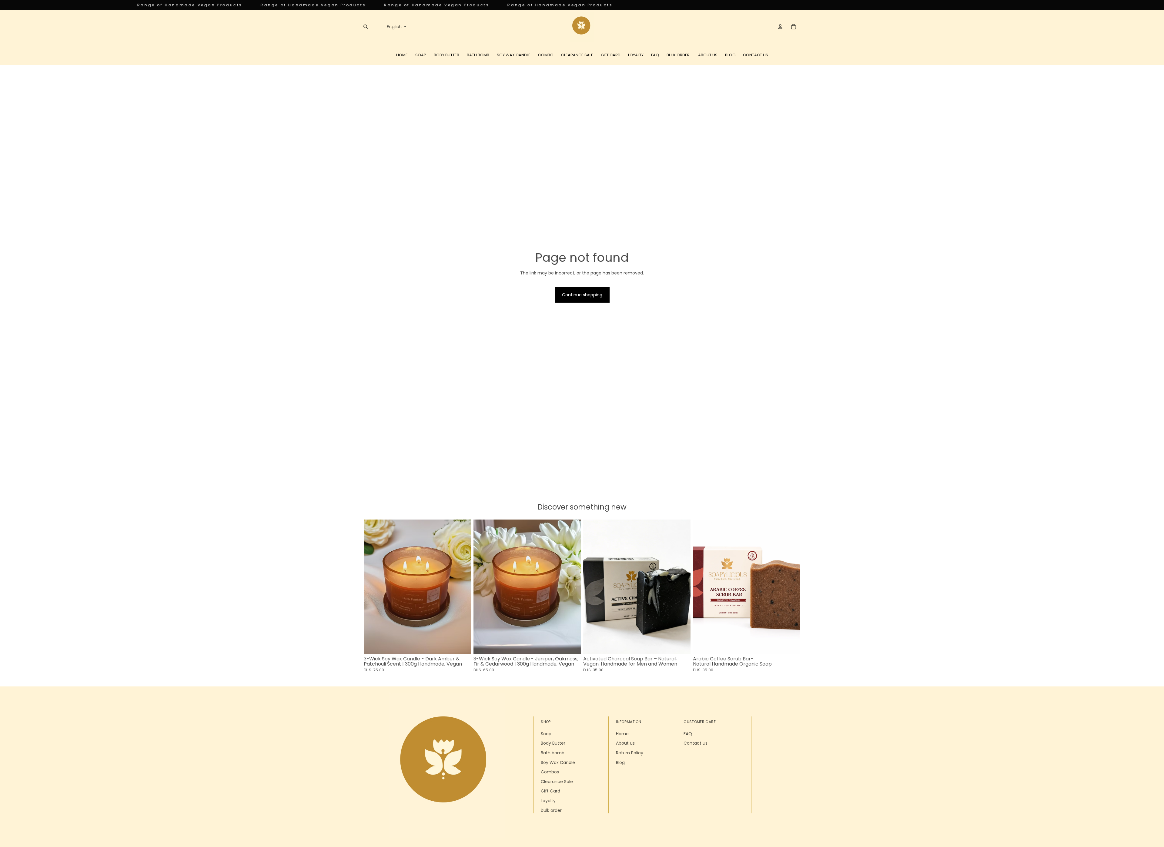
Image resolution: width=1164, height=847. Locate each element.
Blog (730, 55)
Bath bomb (478, 55)
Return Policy (629, 753)
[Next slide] (462, 586)
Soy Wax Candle (558, 762)
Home (402, 55)
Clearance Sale (557, 782)
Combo (546, 55)
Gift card (610, 55)
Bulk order (679, 55)
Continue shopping (582, 295)
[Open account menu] (780, 26)
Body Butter (553, 743)
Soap (420, 55)
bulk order (551, 810)
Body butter (446, 55)
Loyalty (636, 55)
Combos (550, 772)
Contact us (695, 743)
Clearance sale (577, 55)
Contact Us (755, 55)
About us (625, 743)
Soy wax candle (513, 55)
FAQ (655, 55)
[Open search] (365, 26)
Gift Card (550, 791)
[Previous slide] (373, 586)
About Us (707, 55)
